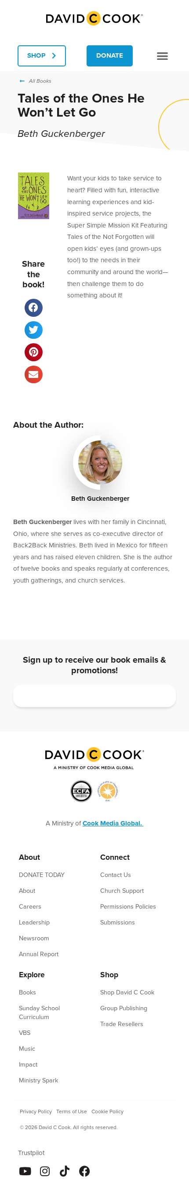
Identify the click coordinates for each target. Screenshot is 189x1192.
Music (27, 1048)
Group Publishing (123, 1008)
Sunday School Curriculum (39, 1012)
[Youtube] (25, 1171)
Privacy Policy (36, 1111)
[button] (162, 56)
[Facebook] (84, 1171)
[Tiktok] (64, 1171)
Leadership (34, 922)
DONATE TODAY (42, 875)
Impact (28, 1064)
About (27, 890)
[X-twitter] (104, 1171)
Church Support (122, 890)
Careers (30, 906)
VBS (24, 1033)
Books (27, 992)
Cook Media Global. (113, 823)
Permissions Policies (128, 906)
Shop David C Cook (127, 992)
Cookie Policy (107, 1111)
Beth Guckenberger (100, 498)
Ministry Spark (38, 1080)
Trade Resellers (121, 1024)
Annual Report (38, 954)
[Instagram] (45, 1171)
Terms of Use (71, 1111)
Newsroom (34, 938)
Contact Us (115, 875)
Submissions (117, 922)
